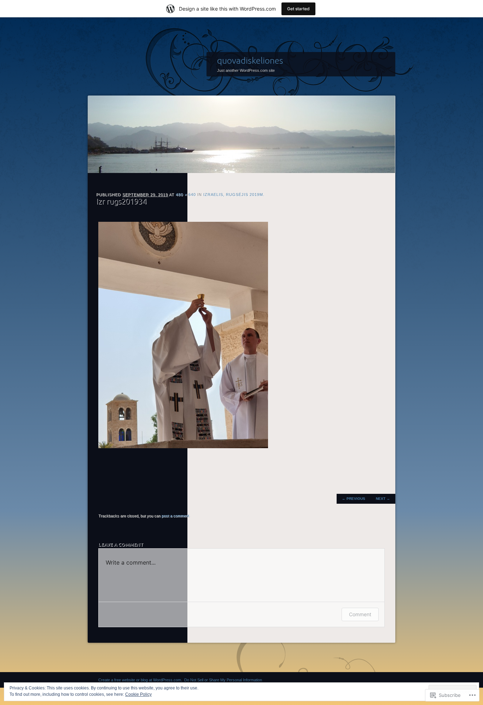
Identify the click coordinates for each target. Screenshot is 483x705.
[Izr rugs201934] (183, 446)
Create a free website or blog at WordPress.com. (140, 680)
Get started (298, 8)
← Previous (353, 499)
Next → (383, 499)
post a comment (175, 516)
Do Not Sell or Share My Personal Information (223, 680)
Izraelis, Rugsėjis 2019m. (233, 194)
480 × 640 (186, 194)
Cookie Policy (138, 694)
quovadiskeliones (250, 60)
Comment (360, 614)
